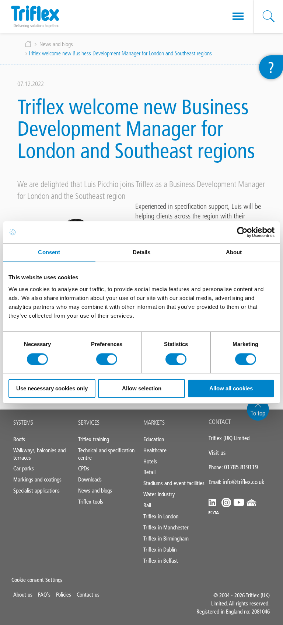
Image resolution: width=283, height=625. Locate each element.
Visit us (217, 452)
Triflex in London (160, 516)
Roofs (19, 439)
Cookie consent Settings (37, 579)
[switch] (106, 359)
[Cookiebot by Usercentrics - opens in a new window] (242, 232)
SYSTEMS (23, 422)
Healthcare (155, 450)
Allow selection (141, 389)
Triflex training (93, 439)
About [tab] (234, 252)
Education (153, 439)
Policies (63, 594)
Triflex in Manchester (166, 527)
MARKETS (154, 422)
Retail (149, 472)
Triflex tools (90, 501)
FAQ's (44, 594)
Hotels (150, 461)
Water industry (159, 494)
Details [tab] (142, 252)
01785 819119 (241, 467)
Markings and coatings (37, 479)
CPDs (83, 468)
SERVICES (88, 422)
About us (22, 594)
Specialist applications (36, 490)
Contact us (88, 594)
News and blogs (56, 44)
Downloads (90, 479)
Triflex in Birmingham (166, 538)
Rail (147, 505)
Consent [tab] (49, 252)
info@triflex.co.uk (244, 482)
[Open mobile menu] (238, 16)
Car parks (23, 468)
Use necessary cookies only (52, 389)
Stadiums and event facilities (174, 483)
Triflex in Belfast (160, 560)
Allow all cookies (231, 389)
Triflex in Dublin (160, 549)
